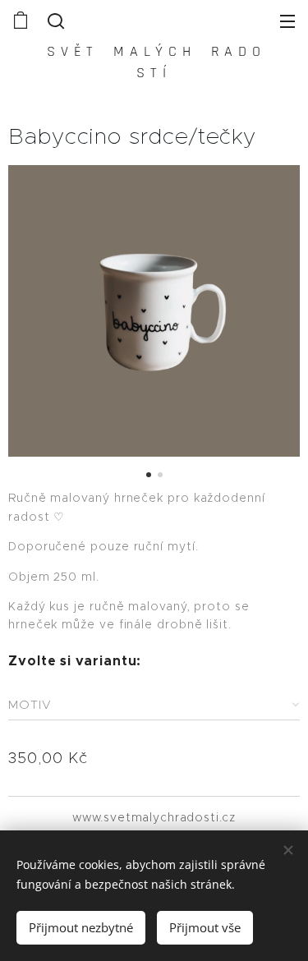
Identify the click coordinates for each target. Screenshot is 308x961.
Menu (287, 20)
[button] (54, 20)
